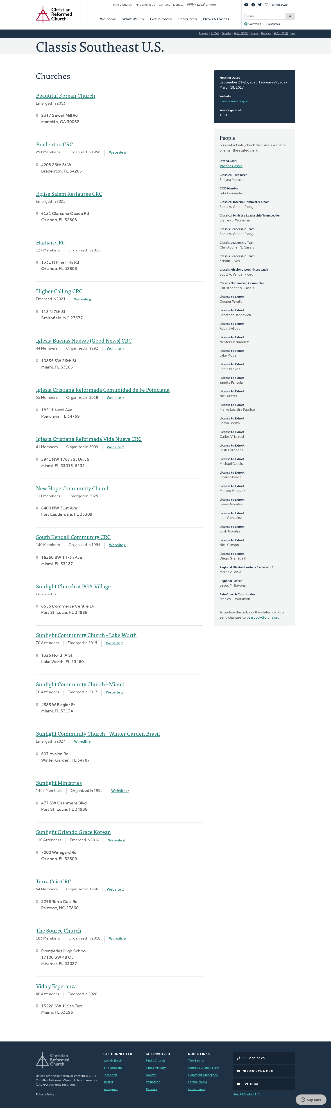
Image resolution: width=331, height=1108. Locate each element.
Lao (292, 33)
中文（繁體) (281, 33)
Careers (151, 1089)
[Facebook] (253, 5)
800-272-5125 (253, 1058)
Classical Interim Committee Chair (244, 202)
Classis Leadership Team (237, 229)
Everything (254, 24)
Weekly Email (113, 1060)
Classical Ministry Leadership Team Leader (250, 215)
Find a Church (122, 5)
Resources (187, 19)
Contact (164, 5)
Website (225, 96)
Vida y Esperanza (56, 986)
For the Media (197, 1082)
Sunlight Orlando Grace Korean (73, 831)
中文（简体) (241, 33)
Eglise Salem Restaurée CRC (69, 193)
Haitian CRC (50, 242)
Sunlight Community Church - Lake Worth (86, 634)
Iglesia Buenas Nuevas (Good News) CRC (84, 340)
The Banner (196, 1060)
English (203, 33)
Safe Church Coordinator (237, 594)
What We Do (133, 19)
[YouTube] (246, 5)
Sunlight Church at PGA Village (73, 586)
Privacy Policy (45, 1094)
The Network (113, 1068)
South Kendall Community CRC (73, 536)
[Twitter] (260, 5)
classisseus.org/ (233, 101)
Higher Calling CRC (59, 291)
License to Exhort (232, 297)
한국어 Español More (201, 5)
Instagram (111, 1089)
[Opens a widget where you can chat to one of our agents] (310, 1100)
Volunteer (153, 1082)
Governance (196, 1089)
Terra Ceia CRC (53, 881)
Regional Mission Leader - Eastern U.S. (247, 567)
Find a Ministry (145, 5)
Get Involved (161, 19)
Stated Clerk (228, 161)
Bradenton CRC (54, 144)
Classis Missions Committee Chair (244, 270)
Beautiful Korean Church (65, 95)
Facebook (110, 1075)
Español (226, 33)
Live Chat (250, 1084)
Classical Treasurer (233, 175)
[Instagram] (267, 5)
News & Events (216, 19)
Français (266, 33)
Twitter (108, 1082)
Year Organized (230, 110)
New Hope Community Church (73, 488)
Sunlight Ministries (59, 782)
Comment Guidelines (203, 1075)
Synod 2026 (279, 5)
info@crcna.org (257, 1071)
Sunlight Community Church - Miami (80, 684)
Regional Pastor (231, 581)
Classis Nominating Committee (242, 283)
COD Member (229, 188)
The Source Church (58, 930)
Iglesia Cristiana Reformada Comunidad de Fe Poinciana (103, 389)
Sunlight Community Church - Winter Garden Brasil (98, 733)
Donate (178, 5)
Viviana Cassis (231, 166)
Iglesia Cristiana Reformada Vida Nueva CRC (89, 438)
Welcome (108, 19)
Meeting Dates (230, 78)
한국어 (215, 33)
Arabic (254, 33)
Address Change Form (203, 1068)
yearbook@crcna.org (263, 618)
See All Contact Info (247, 1094)
